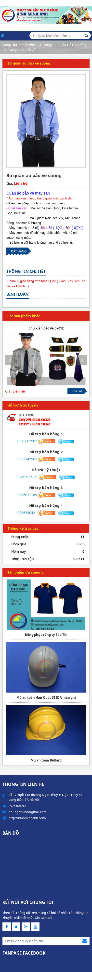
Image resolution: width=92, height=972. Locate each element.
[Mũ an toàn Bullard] (46, 730)
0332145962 (27, 459)
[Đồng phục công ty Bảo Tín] (46, 604)
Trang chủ (9, 44)
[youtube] (35, 926)
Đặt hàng (18, 251)
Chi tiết (77, 391)
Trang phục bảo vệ (21, 49)
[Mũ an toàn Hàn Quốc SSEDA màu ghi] (46, 667)
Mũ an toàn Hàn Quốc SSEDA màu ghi (46, 697)
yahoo (46, 441)
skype (66, 441)
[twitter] (16, 926)
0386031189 (27, 494)
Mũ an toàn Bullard (46, 760)
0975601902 (27, 441)
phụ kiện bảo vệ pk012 (46, 328)
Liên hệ (20, 183)
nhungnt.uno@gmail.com (27, 812)
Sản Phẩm (30, 44)
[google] (26, 926)
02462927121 (27, 476)
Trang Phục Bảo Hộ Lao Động (64, 44)
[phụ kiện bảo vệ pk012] (46, 359)
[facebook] (6, 926)
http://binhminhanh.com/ (27, 818)
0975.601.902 (34, 419)
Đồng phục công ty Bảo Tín (46, 634)
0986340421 (27, 512)
